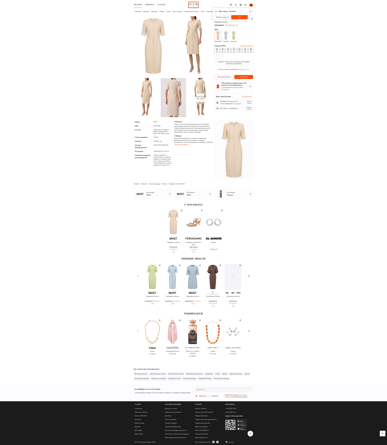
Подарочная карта (201, 416)
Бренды (146, 11)
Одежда (154, 11)
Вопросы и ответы (171, 408)
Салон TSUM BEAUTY (202, 430)
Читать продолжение (181, 144)
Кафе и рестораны (201, 426)
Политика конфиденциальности (175, 430)
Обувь (161, 11)
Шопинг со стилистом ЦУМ (204, 412)
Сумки (168, 11)
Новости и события (141, 412)
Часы (202, 11)
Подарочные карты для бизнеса (205, 419)
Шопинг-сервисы (201, 408)
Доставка (168, 416)
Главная (136, 184)
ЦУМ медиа (138, 430)
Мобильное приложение (173, 412)
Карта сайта (139, 434)
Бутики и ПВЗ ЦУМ (141, 416)
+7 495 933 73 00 (230, 408)
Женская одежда (154, 184)
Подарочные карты (191, 11)
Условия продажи (171, 423)
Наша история (139, 423)
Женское (144, 184)
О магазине (138, 408)
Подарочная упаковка (202, 423)
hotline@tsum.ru (230, 412)
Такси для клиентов (201, 434)
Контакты (138, 419)
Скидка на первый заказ (173, 426)
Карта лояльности (201, 437)
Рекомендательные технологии (175, 437)
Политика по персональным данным (177, 434)
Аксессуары (177, 11)
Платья (164, 184)
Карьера (137, 426)
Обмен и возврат (170, 419)
